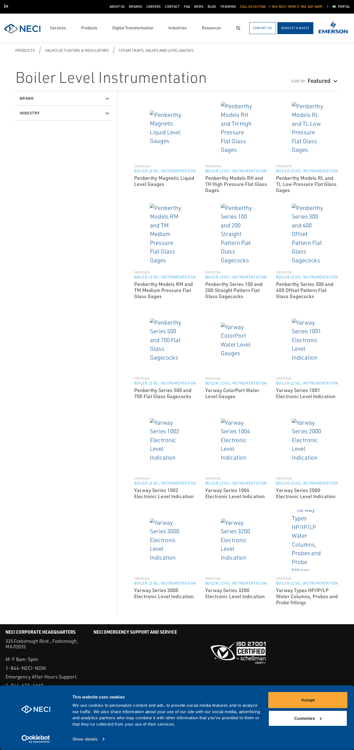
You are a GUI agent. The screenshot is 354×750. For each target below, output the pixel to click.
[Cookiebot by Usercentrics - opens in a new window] (36, 739)
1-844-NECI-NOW (26, 668)
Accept (308, 700)
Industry (30, 112)
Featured (319, 80)
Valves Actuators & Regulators (77, 50)
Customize (304, 718)
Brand (27, 98)
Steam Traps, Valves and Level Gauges (156, 50)
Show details (85, 739)
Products (25, 50)
